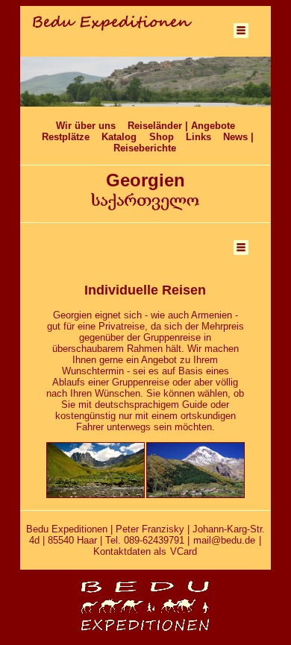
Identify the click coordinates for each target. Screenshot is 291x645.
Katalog (119, 136)
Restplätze (66, 136)
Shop (161, 136)
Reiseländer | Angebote (181, 125)
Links (198, 136)
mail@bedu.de (224, 540)
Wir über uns (86, 125)
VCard (183, 551)
